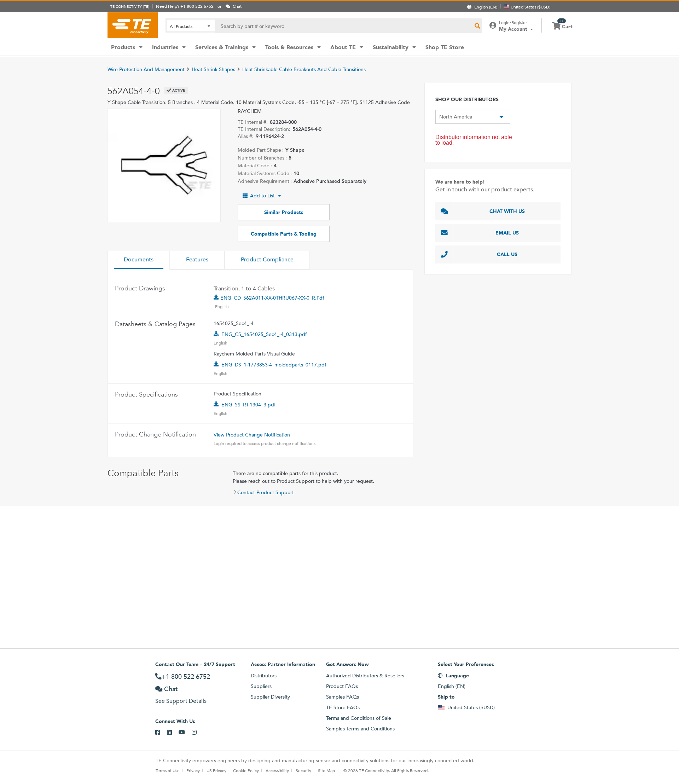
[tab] (139, 260)
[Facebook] (161, 732)
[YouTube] (185, 732)
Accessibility (277, 770)
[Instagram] (197, 732)
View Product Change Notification (252, 435)
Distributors (264, 675)
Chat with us (507, 211)
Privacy (193, 770)
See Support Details (181, 701)
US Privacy (216, 770)
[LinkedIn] (173, 732)
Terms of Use (168, 770)
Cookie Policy (246, 770)
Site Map (326, 770)
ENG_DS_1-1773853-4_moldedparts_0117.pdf (273, 364)
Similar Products (283, 212)
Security (303, 770)
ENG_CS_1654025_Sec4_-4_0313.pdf (264, 334)
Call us (507, 254)
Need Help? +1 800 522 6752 (185, 6)
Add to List (262, 195)
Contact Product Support (265, 492)
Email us (507, 233)
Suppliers (261, 686)
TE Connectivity (133, 25)
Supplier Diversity (270, 697)
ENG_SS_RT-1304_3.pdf (248, 404)
